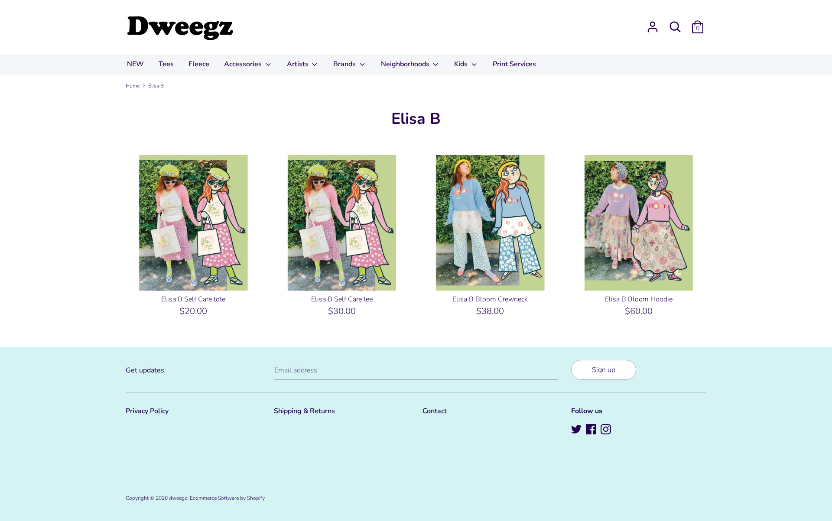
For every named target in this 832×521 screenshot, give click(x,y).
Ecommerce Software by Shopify (227, 498)
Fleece (198, 64)
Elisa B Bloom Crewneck (490, 299)
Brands (345, 64)
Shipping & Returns (304, 411)
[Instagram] (607, 430)
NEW (135, 64)
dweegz (178, 498)
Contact (434, 411)
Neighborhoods (406, 64)
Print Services (514, 64)
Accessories (243, 64)
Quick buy (194, 276)
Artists (298, 64)
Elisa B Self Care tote (193, 299)
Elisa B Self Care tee (342, 299)
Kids (461, 64)
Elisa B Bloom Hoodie (639, 299)
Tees (166, 64)
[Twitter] (577, 430)
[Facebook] (592, 430)
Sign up (603, 370)
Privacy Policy (147, 411)
